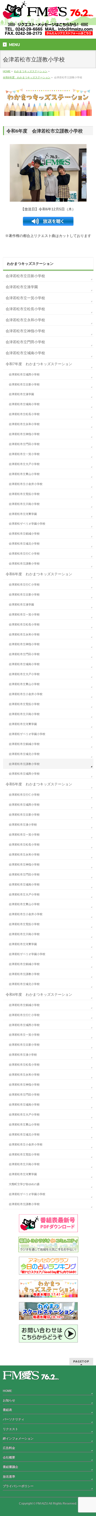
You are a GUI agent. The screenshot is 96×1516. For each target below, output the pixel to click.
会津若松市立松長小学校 (25, 309)
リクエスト (10, 1429)
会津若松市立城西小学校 (24, 374)
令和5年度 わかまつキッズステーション (39, 784)
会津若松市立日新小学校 (25, 276)
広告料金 (9, 1448)
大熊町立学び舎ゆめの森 (24, 1184)
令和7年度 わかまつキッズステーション (39, 364)
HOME (7, 1391)
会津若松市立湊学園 (22, 287)
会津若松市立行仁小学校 (24, 553)
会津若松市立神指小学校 (25, 331)
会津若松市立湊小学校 (23, 824)
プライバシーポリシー (18, 1486)
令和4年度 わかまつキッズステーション (39, 994)
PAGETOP (81, 1361)
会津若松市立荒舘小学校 (24, 493)
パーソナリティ (13, 1419)
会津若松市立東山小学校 (24, 473)
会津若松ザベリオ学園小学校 (27, 523)
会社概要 (9, 1457)
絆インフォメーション (18, 1438)
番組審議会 (10, 1467)
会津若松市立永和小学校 (25, 320)
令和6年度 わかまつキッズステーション (39, 574)
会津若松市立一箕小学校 (25, 298)
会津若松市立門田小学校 (25, 342)
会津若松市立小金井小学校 (25, 483)
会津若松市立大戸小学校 (24, 463)
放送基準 (9, 1476)
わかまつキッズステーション (30, 264)
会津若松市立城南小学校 (25, 353)
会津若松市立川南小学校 (24, 503)
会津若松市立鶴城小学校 (24, 533)
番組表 (7, 1410)
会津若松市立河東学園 (23, 513)
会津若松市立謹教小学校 (24, 563)
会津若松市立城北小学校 (24, 543)
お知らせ (9, 1400)
